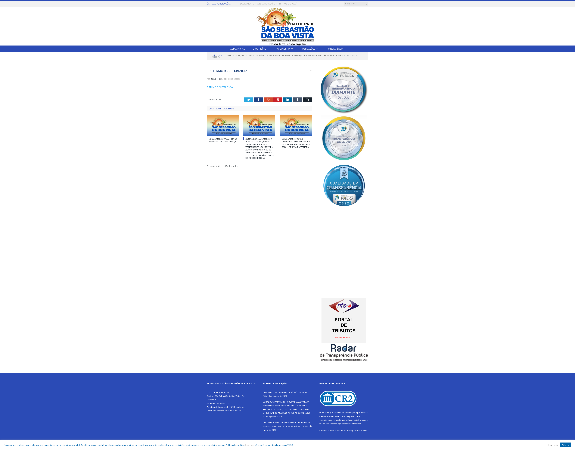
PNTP (332, 430)
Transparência (334, 48)
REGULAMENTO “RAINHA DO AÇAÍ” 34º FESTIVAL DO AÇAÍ (223, 140)
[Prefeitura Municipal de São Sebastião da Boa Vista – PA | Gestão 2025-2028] (287, 25)
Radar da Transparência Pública (352, 430)
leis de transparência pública (332, 423)
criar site (338, 412)
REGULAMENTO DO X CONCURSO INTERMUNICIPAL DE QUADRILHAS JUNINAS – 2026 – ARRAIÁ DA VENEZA (297, 142)
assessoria (340, 416)
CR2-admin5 (216, 79)
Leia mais (250, 445)
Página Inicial (237, 48)
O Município (259, 48)
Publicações (308, 48)
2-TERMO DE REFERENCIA (220, 87)
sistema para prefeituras (356, 412)
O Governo (283, 48)
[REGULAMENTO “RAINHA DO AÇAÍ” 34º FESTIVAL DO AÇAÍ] (223, 125)
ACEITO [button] (565, 444)
